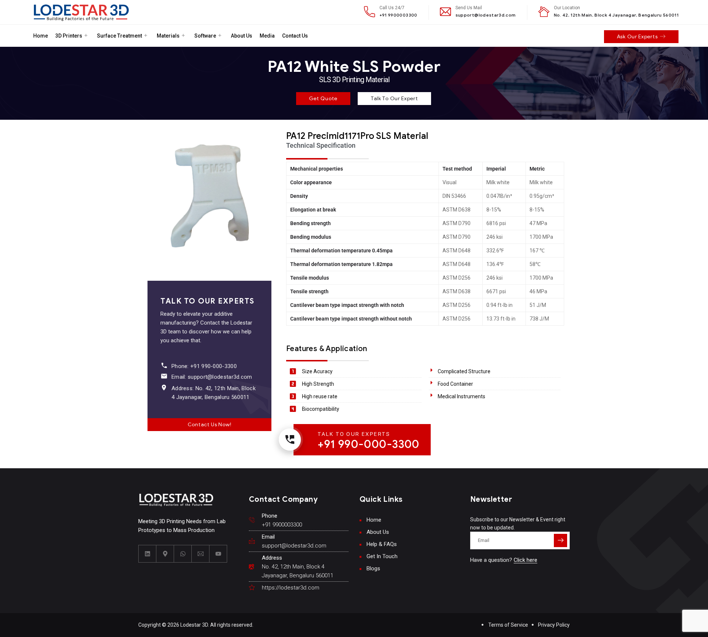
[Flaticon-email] (200, 554)
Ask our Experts (637, 37)
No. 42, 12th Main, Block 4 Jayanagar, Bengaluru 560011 (616, 15)
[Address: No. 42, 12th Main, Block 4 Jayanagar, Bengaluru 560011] (163, 387)
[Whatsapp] (183, 554)
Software (205, 36)
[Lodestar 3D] (81, 12)
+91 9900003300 (398, 15)
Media (267, 36)
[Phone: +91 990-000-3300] (163, 365)
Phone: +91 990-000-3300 (204, 366)
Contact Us (295, 36)
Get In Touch (382, 556)
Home (40, 36)
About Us (241, 36)
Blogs (373, 568)
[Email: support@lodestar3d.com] (163, 375)
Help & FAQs (382, 544)
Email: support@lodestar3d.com (211, 377)
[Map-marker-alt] (165, 554)
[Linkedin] (147, 554)
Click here (525, 560)
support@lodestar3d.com (485, 15)
